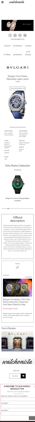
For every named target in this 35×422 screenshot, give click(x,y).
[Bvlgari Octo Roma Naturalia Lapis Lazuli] (17, 105)
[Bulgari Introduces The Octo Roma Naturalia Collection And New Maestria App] (17, 287)
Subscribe (16, 371)
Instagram (15, 35)
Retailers (18, 54)
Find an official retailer (16, 88)
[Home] (17, 1)
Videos (8, 54)
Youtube (25, 35)
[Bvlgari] (17, 67)
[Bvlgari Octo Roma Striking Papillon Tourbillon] (17, 184)
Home (8, 46)
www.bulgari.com (17, 39)
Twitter (20, 35)
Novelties (6, 275)
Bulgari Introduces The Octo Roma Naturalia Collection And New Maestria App (16, 302)
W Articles (28, 53)
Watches (18, 46)
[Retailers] (17, 341)
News (29, 46)
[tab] (17, 266)
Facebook (10, 35)
